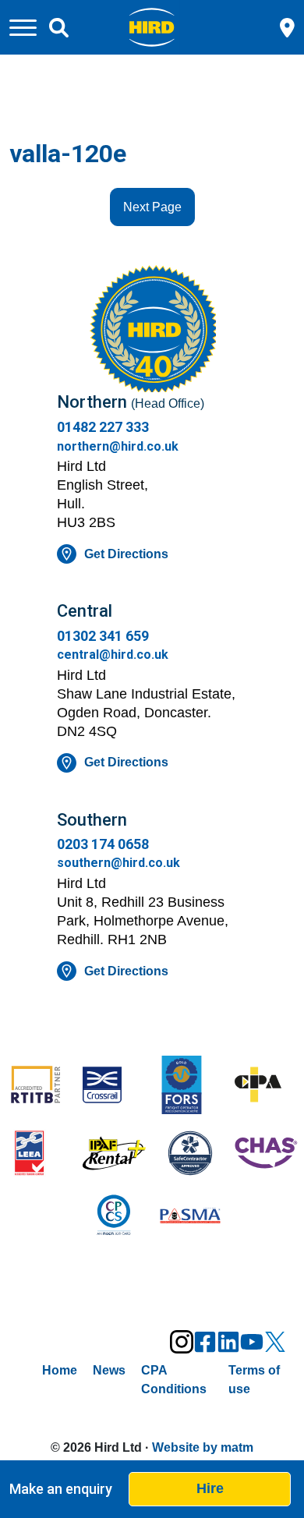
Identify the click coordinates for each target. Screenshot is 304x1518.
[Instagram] (181, 1341)
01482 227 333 (103, 427)
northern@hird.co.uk (118, 446)
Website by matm (202, 1447)
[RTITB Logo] (38, 1086)
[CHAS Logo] (267, 1155)
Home (59, 1370)
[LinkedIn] (228, 1341)
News (109, 1370)
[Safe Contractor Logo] (190, 1155)
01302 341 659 (103, 636)
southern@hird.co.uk (118, 862)
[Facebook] (205, 1341)
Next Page (152, 207)
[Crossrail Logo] (115, 1086)
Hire (210, 1488)
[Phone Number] (287, 26)
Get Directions (126, 554)
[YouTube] (251, 1341)
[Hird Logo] (151, 26)
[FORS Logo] (190, 1086)
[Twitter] (275, 1341)
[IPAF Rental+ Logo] (115, 1154)
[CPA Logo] (267, 1086)
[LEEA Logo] (38, 1155)
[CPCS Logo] (115, 1217)
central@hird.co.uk (112, 654)
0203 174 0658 (103, 844)
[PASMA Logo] (190, 1217)
